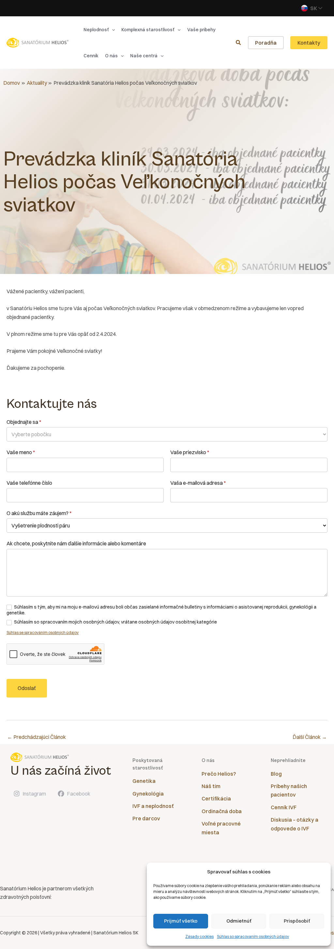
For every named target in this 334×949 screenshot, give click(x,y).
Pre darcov (146, 818)
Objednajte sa (24, 422)
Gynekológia (148, 793)
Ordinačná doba (222, 811)
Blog (276, 773)
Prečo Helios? (219, 773)
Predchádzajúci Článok (36, 737)
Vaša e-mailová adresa (198, 483)
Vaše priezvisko (189, 452)
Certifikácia (216, 798)
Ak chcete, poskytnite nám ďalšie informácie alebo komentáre (76, 543)
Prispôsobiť (297, 921)
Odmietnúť (238, 921)
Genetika (144, 781)
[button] (112, 30)
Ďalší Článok (310, 737)
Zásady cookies (199, 936)
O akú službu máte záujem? (39, 513)
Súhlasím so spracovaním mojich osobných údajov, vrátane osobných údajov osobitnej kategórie (115, 622)
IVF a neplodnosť (153, 806)
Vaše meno (21, 452)
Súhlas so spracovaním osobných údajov (253, 936)
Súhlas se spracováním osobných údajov (43, 632)
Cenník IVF (283, 807)
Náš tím (211, 786)
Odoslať (27, 688)
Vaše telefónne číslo (29, 483)
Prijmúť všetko (180, 921)
